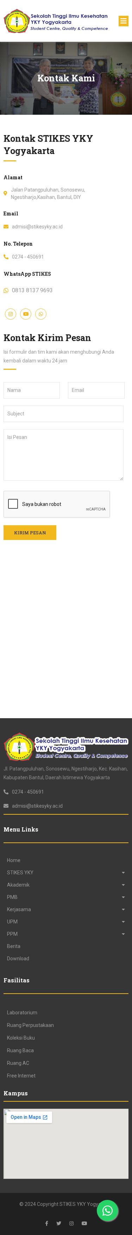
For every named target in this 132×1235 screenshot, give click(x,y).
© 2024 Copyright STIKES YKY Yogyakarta (66, 1204)
